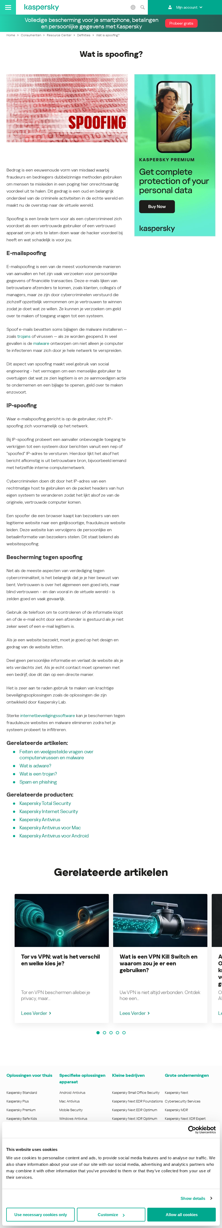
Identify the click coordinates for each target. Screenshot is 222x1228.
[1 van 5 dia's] (98, 1032)
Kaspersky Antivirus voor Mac (50, 827)
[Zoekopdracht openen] (142, 7)
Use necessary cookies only (40, 1214)
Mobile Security (71, 1110)
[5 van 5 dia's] (124, 1032)
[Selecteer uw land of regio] (133, 7)
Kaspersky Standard (21, 1093)
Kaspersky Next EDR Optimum (134, 1110)
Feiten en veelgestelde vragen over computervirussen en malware (56, 754)
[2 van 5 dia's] (104, 1032)
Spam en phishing (38, 782)
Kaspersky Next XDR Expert (185, 1119)
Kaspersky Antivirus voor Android (54, 836)
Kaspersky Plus (17, 1101)
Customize (108, 1214)
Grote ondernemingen (187, 1075)
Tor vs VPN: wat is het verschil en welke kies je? (60, 960)
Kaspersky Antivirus (39, 819)
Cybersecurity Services (182, 1101)
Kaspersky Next (176, 1093)
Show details (193, 1198)
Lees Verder (34, 1013)
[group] (61, 958)
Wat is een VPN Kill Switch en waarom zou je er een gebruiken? (158, 963)
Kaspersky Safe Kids (21, 1119)
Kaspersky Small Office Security (136, 1093)
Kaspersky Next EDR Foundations (137, 1101)
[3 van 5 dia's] (111, 1032)
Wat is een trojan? (38, 774)
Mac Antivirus (69, 1101)
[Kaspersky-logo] (41, 7)
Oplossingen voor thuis (29, 1075)
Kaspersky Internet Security (48, 811)
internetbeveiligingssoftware (47, 715)
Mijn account (186, 7)
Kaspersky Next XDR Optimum (134, 1119)
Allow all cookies (182, 1214)
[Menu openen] (8, 7)
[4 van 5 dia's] (117, 1032)
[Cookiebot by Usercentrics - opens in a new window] (192, 1130)
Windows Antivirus (73, 1119)
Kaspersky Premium (20, 1110)
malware (41, 343)
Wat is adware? (35, 765)
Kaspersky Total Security (45, 803)
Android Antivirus (72, 1093)
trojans (24, 336)
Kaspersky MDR (176, 1110)
